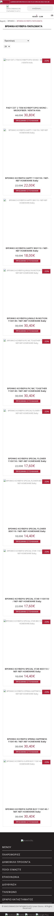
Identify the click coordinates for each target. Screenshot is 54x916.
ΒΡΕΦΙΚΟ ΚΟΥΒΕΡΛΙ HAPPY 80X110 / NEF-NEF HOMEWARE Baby (27, 249)
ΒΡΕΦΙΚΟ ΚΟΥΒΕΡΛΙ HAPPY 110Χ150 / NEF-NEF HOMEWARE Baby (27, 179)
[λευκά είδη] (27, 840)
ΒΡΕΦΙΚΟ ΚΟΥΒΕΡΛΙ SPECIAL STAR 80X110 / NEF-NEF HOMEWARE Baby (27, 670)
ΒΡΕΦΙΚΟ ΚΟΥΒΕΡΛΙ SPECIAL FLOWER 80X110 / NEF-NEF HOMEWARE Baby (27, 530)
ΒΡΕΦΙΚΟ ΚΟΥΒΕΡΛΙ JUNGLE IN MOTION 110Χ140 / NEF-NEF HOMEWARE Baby (27, 319)
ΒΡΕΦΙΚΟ (11, 21)
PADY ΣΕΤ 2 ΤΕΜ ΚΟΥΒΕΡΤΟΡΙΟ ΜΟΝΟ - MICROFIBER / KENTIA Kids (27, 109)
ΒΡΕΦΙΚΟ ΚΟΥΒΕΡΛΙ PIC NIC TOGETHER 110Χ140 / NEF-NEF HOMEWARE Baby (27, 389)
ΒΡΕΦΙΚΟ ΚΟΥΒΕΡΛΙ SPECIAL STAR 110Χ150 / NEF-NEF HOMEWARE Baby (27, 600)
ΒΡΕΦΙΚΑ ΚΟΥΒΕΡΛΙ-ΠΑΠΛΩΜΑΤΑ (29, 21)
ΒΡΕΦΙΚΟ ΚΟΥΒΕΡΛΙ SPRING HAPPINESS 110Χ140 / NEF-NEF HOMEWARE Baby (27, 740)
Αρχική (2, 21)
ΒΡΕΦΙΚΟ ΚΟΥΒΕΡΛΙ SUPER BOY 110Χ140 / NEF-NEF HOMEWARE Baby (27, 810)
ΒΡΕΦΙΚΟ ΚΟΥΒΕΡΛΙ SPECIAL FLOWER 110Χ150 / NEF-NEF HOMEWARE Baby (27, 459)
